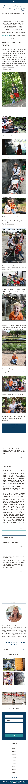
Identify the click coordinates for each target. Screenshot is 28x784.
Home (15, 438)
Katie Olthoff (15, 781)
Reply (21, 457)
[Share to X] (13, 431)
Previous (5, 438)
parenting (14, 428)
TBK (24, 782)
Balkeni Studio (7, 782)
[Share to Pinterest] (16, 431)
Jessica (6, 466)
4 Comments (14, 425)
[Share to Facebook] (11, 431)
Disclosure (14, 777)
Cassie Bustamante (10, 445)
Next (24, 438)
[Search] (23, 649)
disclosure (6, 35)
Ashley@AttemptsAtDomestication (13, 556)
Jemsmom (6, 537)
